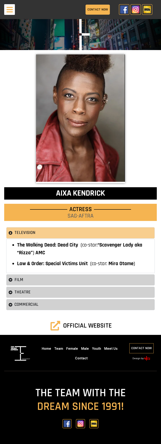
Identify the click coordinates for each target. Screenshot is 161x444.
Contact (81, 358)
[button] (9, 9)
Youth (96, 349)
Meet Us (111, 349)
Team (58, 349)
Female (72, 349)
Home (46, 349)
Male (85, 349)
